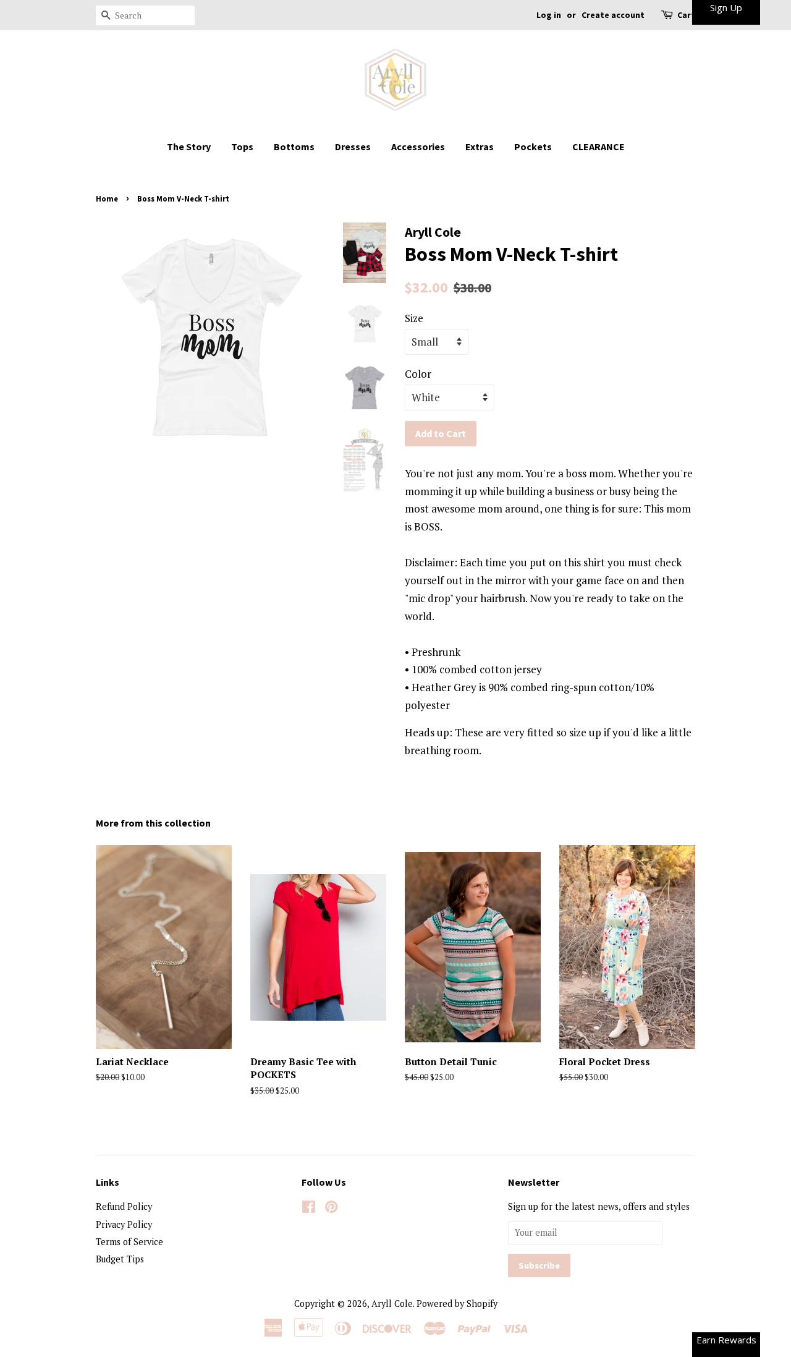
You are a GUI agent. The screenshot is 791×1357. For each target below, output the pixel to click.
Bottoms (294, 146)
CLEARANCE (598, 146)
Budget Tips (120, 1259)
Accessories (418, 146)
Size (414, 318)
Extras (479, 146)
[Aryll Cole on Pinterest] (331, 1209)
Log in (548, 14)
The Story (189, 146)
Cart (686, 14)
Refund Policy (124, 1206)
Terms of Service (129, 1242)
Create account (613, 14)
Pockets (533, 146)
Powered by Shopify (457, 1303)
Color (418, 374)
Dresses (353, 146)
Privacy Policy (124, 1224)
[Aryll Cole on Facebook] (309, 1209)
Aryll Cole (392, 1303)
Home (107, 198)
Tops (242, 146)
